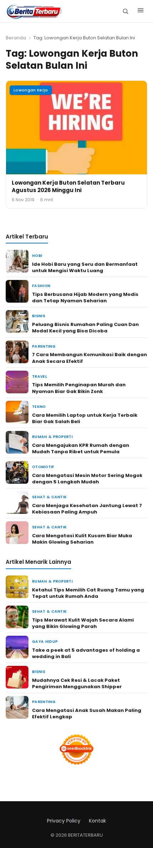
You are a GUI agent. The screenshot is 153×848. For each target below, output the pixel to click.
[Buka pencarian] (125, 11)
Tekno (39, 406)
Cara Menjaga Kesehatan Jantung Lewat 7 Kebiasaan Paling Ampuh (87, 508)
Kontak (97, 820)
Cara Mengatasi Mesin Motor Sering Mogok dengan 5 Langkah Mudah (87, 478)
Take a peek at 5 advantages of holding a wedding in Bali (86, 653)
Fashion (41, 285)
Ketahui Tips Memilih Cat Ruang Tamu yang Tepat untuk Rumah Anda (88, 593)
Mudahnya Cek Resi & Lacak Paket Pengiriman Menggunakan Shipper (77, 683)
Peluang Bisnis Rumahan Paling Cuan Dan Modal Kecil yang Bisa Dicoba (85, 327)
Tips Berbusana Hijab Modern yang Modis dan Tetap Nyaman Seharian (85, 297)
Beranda (16, 37)
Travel (39, 376)
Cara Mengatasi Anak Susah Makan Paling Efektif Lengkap (86, 713)
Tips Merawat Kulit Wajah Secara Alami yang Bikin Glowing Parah (83, 623)
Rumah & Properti (52, 436)
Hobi (37, 255)
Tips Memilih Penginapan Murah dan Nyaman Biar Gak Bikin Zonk (79, 387)
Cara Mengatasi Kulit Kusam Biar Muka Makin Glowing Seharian (82, 538)
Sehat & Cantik (49, 497)
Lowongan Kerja (31, 90)
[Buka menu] (140, 11)
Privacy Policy (63, 820)
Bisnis (38, 316)
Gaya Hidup (45, 641)
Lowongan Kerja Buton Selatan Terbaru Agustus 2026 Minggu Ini (68, 186)
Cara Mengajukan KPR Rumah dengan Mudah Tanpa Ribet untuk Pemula (80, 448)
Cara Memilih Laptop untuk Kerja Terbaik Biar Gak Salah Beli (84, 418)
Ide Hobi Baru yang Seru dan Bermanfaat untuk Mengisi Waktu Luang (85, 267)
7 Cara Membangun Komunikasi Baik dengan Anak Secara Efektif (89, 357)
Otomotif (43, 467)
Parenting (44, 346)
